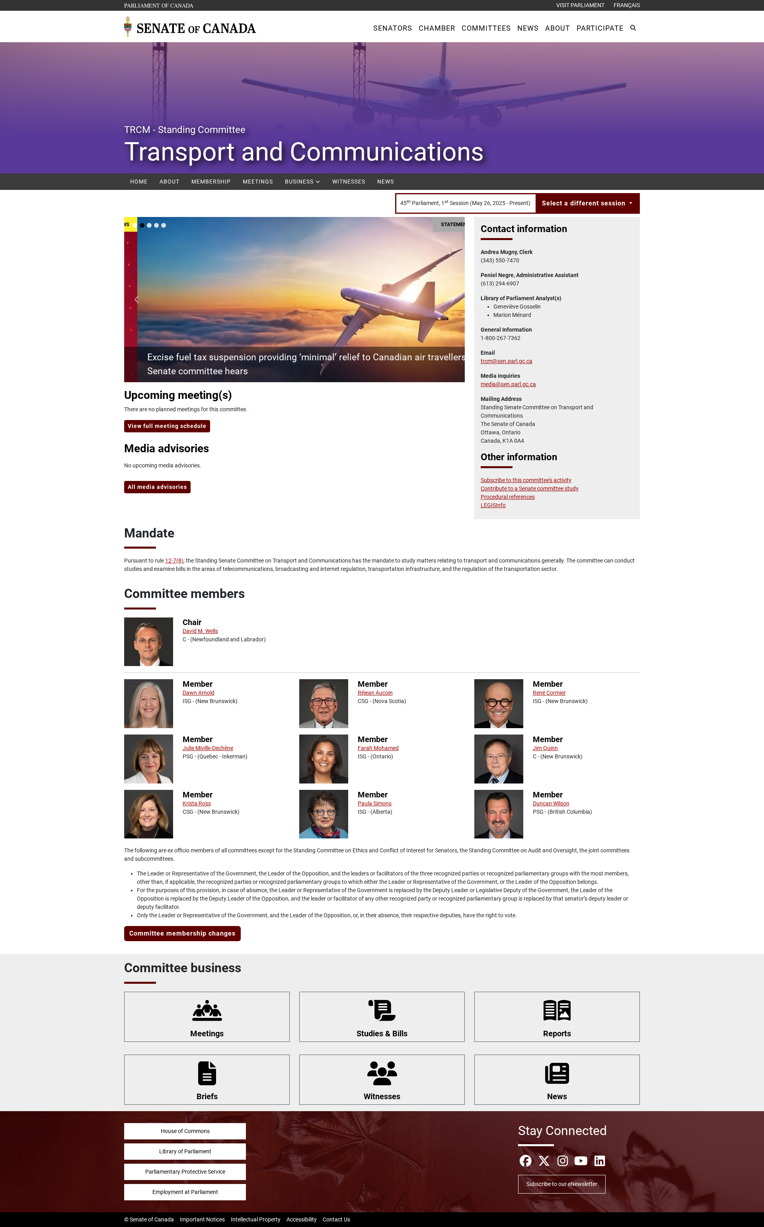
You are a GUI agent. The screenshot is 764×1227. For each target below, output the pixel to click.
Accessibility (301, 1219)
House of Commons (185, 1131)
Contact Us (336, 1219)
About (169, 181)
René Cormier (549, 693)
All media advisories (157, 487)
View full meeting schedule (167, 426)
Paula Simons (375, 803)
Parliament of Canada (159, 5)
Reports (557, 1033)
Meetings (258, 181)
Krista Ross (197, 803)
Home (139, 181)
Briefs (207, 1096)
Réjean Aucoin (375, 693)
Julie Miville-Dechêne (208, 748)
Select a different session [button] (585, 203)
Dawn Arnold (198, 693)
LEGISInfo (493, 505)
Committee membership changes (182, 933)
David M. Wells (200, 631)
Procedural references (508, 497)
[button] (392, 28)
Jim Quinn (545, 748)
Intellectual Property (256, 1219)
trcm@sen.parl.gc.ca (506, 361)
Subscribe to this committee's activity (526, 480)
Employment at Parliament (185, 1192)
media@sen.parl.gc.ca (508, 384)
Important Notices (202, 1219)
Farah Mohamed (378, 748)
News (385, 181)
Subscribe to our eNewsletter (561, 1184)
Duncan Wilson (551, 803)
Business (300, 181)
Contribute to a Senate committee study (530, 488)
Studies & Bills (382, 1033)
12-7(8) (174, 560)
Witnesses (348, 181)
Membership (211, 181)
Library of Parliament (185, 1151)
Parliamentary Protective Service (185, 1171)
